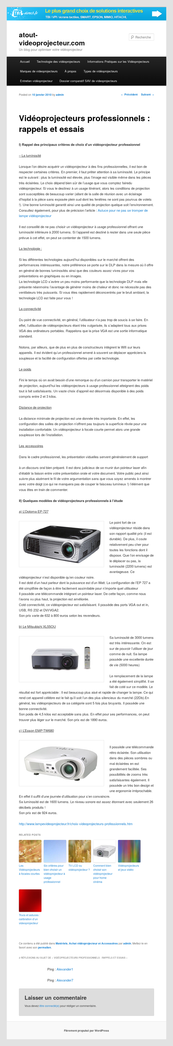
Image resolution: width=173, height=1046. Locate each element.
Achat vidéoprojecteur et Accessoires (93, 943)
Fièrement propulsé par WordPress (86, 1030)
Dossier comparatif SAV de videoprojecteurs (88, 81)
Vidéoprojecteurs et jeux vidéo (128, 867)
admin (60, 95)
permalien (44, 947)
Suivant (147, 94)
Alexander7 (65, 980)
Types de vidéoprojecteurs (101, 71)
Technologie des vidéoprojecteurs (58, 61)
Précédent (129, 94)
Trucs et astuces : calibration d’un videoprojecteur (29, 919)
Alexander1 (65, 969)
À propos (70, 71)
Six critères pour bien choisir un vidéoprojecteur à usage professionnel (54, 874)
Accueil (25, 61)
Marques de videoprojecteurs (39, 71)
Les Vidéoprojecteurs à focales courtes (29, 869)
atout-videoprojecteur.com (52, 38)
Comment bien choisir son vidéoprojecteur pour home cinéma (102, 874)
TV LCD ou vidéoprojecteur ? (79, 867)
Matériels (62, 943)
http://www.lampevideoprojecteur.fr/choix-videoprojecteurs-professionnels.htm (76, 823)
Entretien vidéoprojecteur (36, 81)
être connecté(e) (49, 1006)
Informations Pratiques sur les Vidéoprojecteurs (118, 61)
